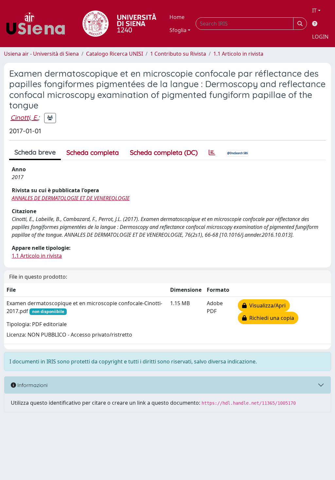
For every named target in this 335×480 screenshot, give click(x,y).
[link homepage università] (119, 23)
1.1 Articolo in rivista (238, 53)
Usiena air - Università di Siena (41, 53)
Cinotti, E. (24, 117)
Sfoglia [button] (177, 30)
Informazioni (31, 385)
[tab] (212, 152)
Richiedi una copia (270, 318)
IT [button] (314, 10)
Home (177, 17)
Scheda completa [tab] (92, 152)
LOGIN (320, 36)
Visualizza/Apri (266, 305)
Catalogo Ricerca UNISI (114, 53)
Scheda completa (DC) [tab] (164, 152)
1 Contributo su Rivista (178, 53)
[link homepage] (38, 23)
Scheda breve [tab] (35, 152)
